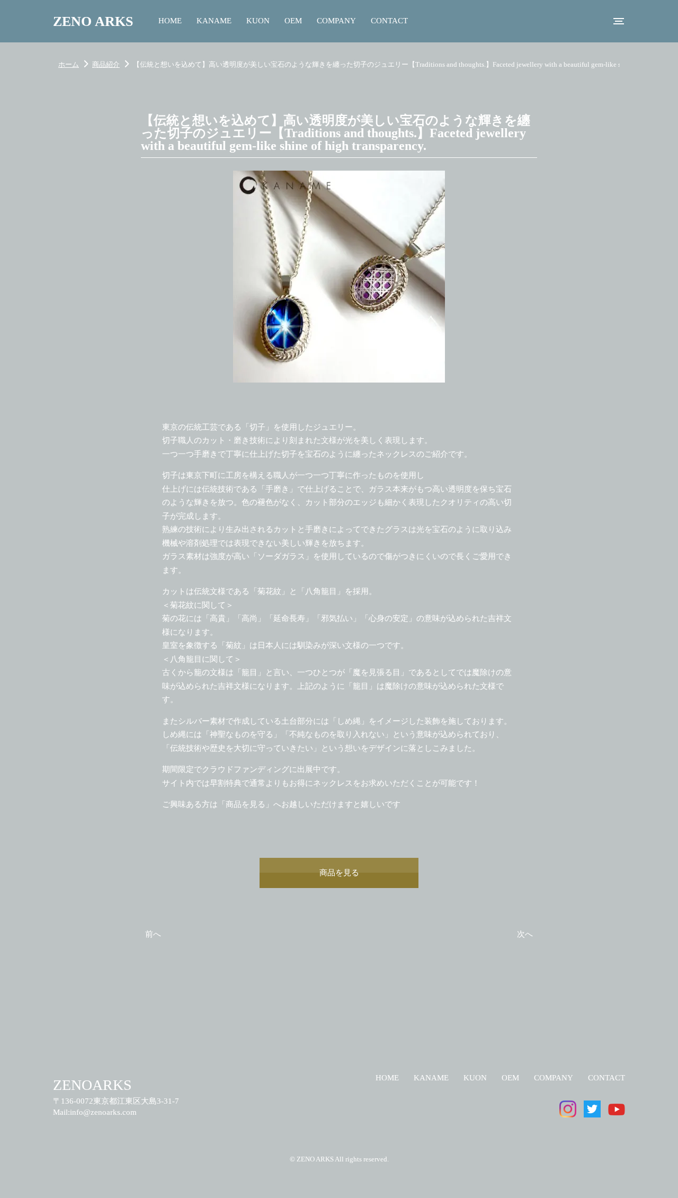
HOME (170, 20)
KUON (258, 20)
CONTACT (389, 20)
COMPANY (336, 20)
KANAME (214, 20)
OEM (293, 20)
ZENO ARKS (93, 21)
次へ (525, 934)
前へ (153, 934)
